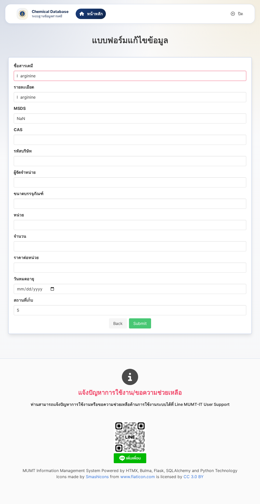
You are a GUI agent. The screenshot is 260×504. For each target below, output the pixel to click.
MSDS (20, 108)
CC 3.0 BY (194, 476)
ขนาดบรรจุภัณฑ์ (28, 193)
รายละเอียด (24, 87)
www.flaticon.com (137, 476)
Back (118, 323)
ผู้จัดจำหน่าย (25, 172)
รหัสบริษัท (23, 150)
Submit (140, 323)
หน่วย (19, 214)
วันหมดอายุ (24, 278)
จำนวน (20, 236)
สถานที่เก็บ (23, 300)
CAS (18, 129)
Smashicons (97, 476)
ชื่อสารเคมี (23, 65)
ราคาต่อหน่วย (26, 257)
